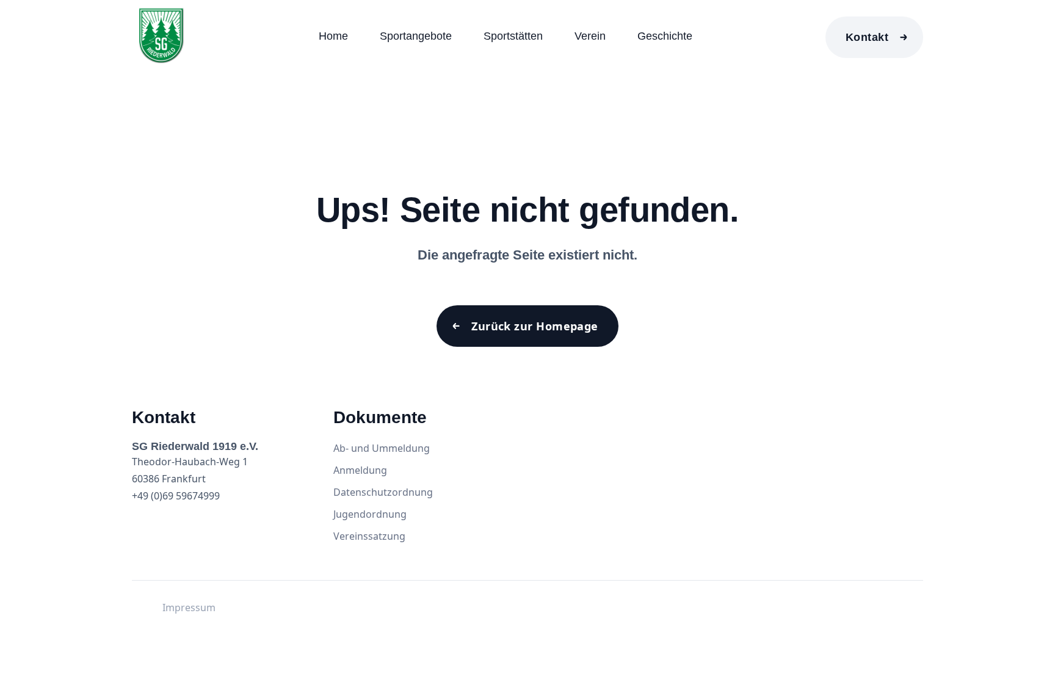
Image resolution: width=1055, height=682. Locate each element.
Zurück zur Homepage (534, 326)
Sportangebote (416, 36)
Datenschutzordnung (383, 492)
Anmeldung (360, 470)
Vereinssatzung (369, 536)
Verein (590, 36)
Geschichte (664, 36)
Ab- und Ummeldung (381, 448)
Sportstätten (513, 36)
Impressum (189, 607)
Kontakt (867, 37)
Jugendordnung (370, 514)
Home (333, 36)
